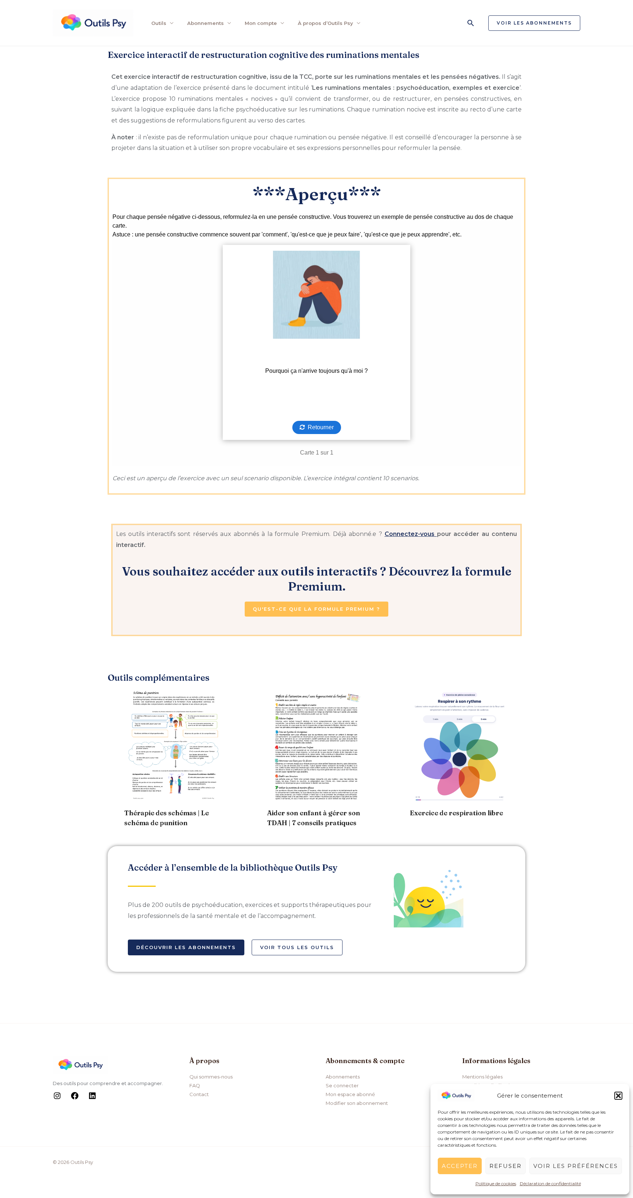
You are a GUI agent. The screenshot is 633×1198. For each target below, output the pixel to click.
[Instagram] (57, 1098)
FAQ (194, 1085)
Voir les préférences (575, 1165)
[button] (618, 1095)
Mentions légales (482, 1077)
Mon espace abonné (350, 1094)
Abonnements (205, 23)
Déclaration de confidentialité (550, 1183)
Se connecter (342, 1085)
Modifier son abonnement (357, 1103)
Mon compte (261, 23)
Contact (199, 1094)
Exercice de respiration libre (456, 813)
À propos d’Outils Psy (325, 23)
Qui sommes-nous (211, 1077)
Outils (158, 23)
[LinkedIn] (92, 1098)
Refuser (505, 1165)
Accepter (460, 1165)
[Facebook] (74, 1098)
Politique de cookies (495, 1183)
